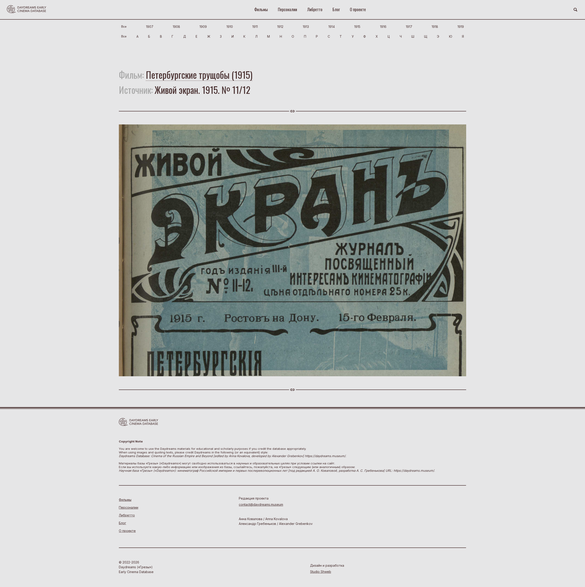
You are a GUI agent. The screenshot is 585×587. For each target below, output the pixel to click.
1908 (176, 27)
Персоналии (287, 9)
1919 (460, 27)
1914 (331, 27)
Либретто (314, 9)
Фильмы (261, 9)
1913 (306, 27)
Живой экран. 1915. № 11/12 (202, 90)
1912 (280, 27)
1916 (383, 27)
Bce (124, 26)
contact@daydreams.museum (261, 504)
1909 (203, 27)
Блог (336, 9)
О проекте (358, 9)
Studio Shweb (320, 572)
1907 (149, 27)
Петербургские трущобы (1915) (199, 75)
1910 (229, 27)
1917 (409, 27)
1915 (357, 27)
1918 (435, 27)
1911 (255, 27)
